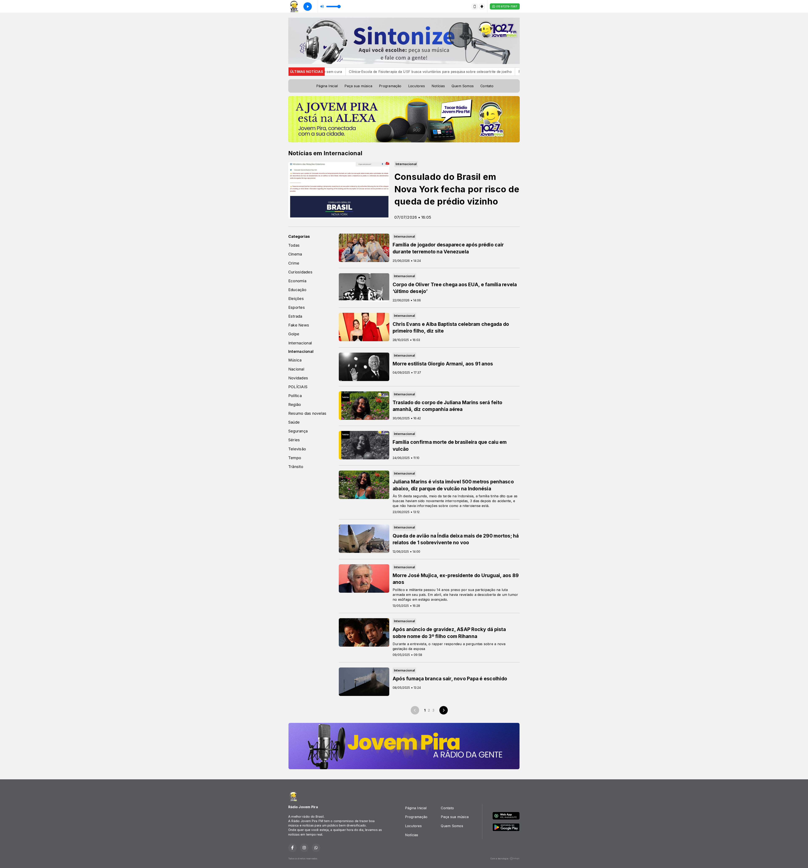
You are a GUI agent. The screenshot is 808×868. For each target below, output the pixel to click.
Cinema (295, 254)
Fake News (298, 325)
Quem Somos (463, 86)
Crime (293, 263)
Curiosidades (300, 272)
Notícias (438, 86)
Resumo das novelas (307, 413)
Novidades (298, 378)
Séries (294, 439)
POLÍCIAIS (297, 386)
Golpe (293, 334)
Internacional (300, 343)
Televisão (297, 449)
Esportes (296, 307)
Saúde (294, 422)
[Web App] (474, 6)
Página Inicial (327, 86)
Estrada (295, 316)
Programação (390, 86)
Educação (297, 289)
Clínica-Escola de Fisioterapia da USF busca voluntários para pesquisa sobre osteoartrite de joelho (372, 72)
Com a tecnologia (499, 858)
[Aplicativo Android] (482, 6)
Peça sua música (358, 86)
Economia (297, 280)
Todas (294, 245)
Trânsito (295, 466)
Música (295, 360)
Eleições (296, 298)
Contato (486, 86)
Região (294, 404)
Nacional (296, 369)
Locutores (416, 86)
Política (295, 395)
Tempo (294, 457)
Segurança (298, 431)
